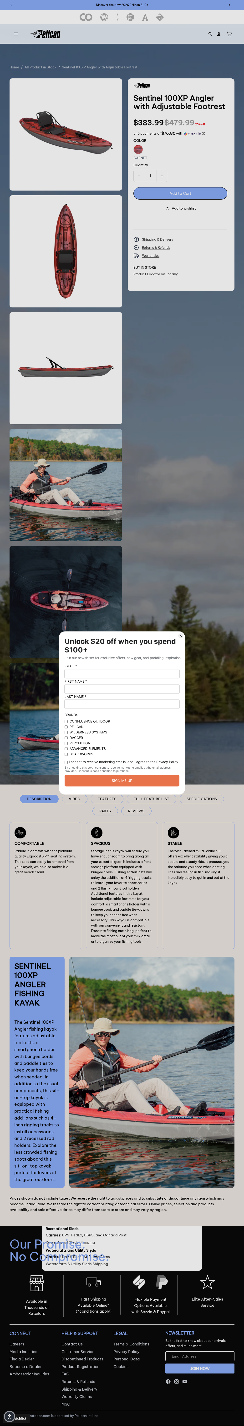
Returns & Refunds (156, 247)
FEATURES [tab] (107, 799)
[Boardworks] (160, 17)
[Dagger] (117, 17)
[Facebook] (168, 1381)
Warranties (150, 256)
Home (14, 67)
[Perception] (130, 17)
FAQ (65, 1374)
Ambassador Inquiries (29, 1374)
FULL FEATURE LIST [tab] (151, 799)
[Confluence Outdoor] (86, 17)
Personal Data (126, 1359)
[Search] (210, 34)
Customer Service (78, 1351)
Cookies (120, 1366)
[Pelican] (45, 34)
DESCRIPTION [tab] (39, 799)
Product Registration (80, 1366)
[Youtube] (185, 1381)
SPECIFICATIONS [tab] (202, 799)
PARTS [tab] (105, 811)
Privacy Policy (126, 1351)
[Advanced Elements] (145, 17)
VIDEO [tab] (75, 799)
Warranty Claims (76, 1396)
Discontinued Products (82, 1359)
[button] (169, 133)
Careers (17, 1344)
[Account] (219, 34)
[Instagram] (176, 1381)
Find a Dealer (22, 1359)
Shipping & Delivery (157, 239)
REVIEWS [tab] (136, 811)
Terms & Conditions (131, 1344)
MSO (65, 1404)
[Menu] (16, 34)
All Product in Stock (40, 67)
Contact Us (72, 1344)
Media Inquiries (23, 1351)
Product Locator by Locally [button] (155, 274)
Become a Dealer (26, 1366)
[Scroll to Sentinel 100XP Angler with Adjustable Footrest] (235, 682)
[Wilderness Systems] (104, 17)
